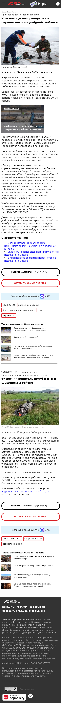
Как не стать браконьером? (26, 337)
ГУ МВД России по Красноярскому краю (22, 427)
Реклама (22, 607)
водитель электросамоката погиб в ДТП (25, 491)
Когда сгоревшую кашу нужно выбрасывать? (33, 565)
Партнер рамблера (26, 689)
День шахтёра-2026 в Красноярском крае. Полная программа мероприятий (32, 585)
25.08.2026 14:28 (9, 372)
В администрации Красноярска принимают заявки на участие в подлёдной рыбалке (30, 246)
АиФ (24, 67)
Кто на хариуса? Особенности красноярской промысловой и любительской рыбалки (33, 356)
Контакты (8, 607)
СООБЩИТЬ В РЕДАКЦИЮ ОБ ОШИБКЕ (23, 611)
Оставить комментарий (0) (30, 283)
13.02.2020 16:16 (8, 11)
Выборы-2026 (37, 607)
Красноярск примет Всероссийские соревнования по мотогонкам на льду (31, 329)
